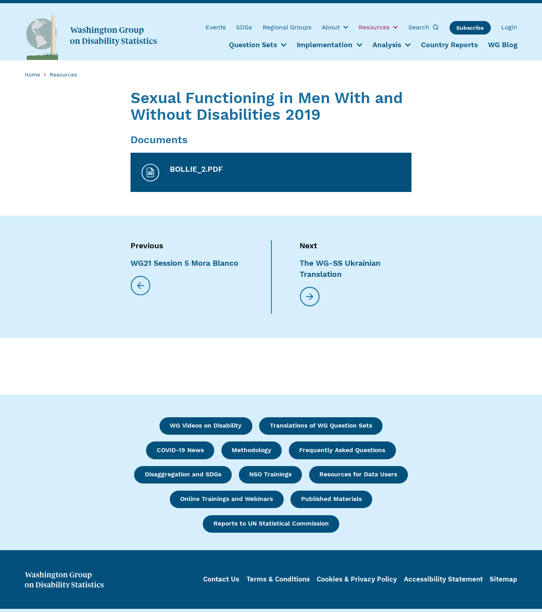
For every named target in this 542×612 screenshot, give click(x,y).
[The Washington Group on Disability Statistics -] (91, 36)
